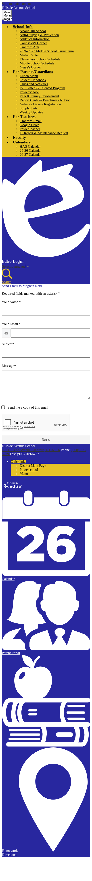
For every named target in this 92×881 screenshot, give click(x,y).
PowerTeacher (30, 129)
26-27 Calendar (31, 154)
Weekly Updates (31, 112)
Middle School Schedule (37, 63)
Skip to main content (16, 4)
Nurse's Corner (30, 67)
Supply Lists (28, 108)
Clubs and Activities (34, 84)
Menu (24, 474)
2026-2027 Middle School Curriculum (47, 51)
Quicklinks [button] (18, 461)
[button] (23, 26)
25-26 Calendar (31, 150)
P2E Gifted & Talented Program (42, 88)
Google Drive (29, 125)
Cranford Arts (29, 47)
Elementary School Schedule (40, 59)
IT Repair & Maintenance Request (44, 133)
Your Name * (11, 302)
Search (6, 282)
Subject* (8, 344)
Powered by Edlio (13, 485)
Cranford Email (31, 121)
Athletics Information (35, 39)
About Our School (33, 31)
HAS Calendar (30, 146)
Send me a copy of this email (27, 407)
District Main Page (33, 465)
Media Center (29, 55)
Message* (9, 366)
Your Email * (11, 324)
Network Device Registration (40, 104)
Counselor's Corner (33, 43)
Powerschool (29, 469)
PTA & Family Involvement (39, 96)
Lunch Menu (29, 76)
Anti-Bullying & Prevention (39, 35)
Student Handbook (33, 80)
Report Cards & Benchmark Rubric (45, 100)
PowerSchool (29, 92)
